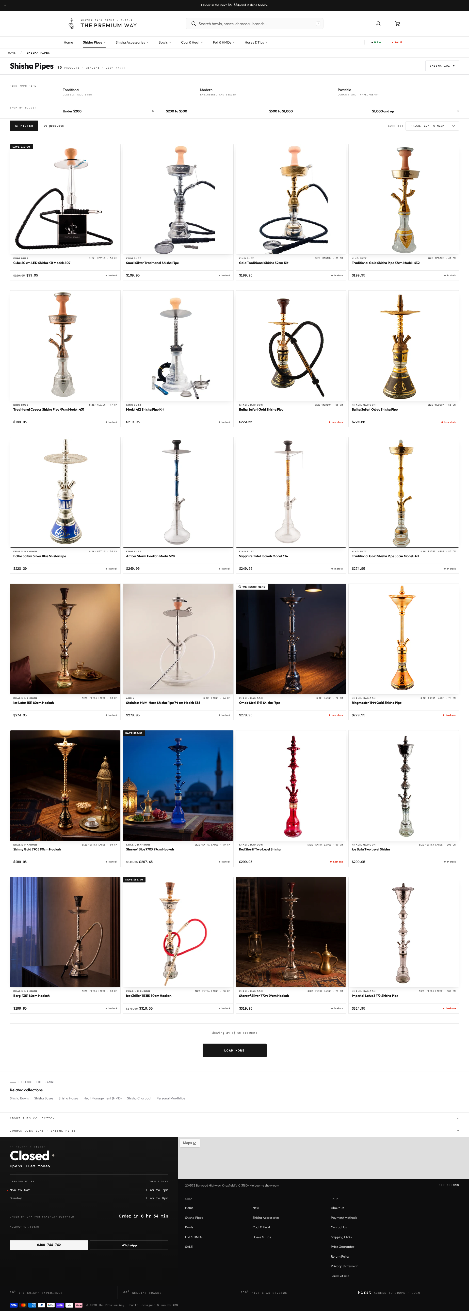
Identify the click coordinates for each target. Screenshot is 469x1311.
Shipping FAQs (341, 1237)
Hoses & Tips (262, 1237)
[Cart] (397, 23)
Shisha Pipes (194, 1217)
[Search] (191, 23)
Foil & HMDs (194, 1237)
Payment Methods (344, 1217)
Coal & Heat (261, 1227)
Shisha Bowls (19, 1098)
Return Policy (340, 1256)
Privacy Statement (344, 1266)
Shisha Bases (43, 1098)
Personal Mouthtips (171, 1098)
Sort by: (396, 125)
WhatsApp (129, 1245)
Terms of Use (340, 1276)
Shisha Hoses (68, 1098)
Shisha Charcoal (139, 1098)
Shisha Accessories (266, 1217)
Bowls (189, 1227)
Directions (449, 1185)
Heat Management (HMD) (102, 1098)
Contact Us (339, 1227)
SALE (189, 1247)
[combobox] (256, 23)
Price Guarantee (343, 1247)
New (256, 1208)
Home (12, 52)
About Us (337, 1208)
